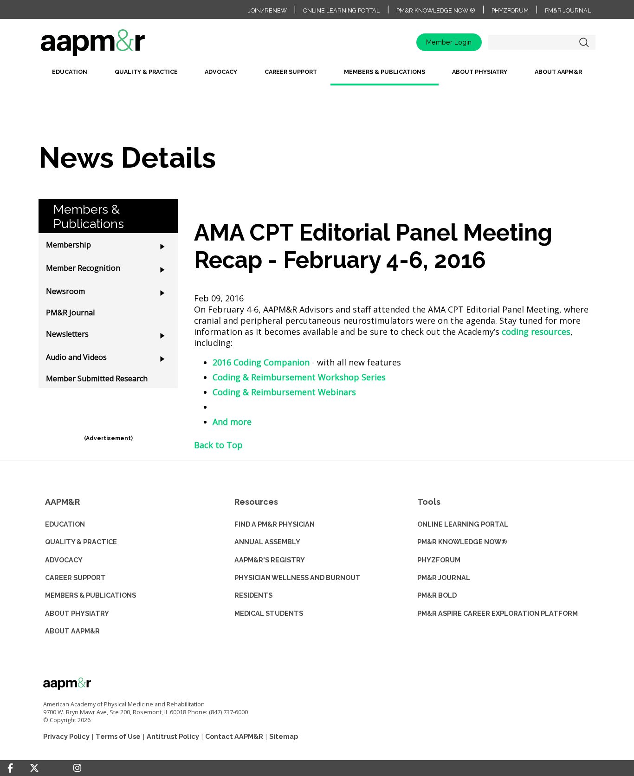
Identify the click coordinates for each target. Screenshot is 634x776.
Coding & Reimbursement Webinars (284, 392)
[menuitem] (70, 75)
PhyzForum (510, 10)
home (122, 45)
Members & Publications (384, 71)
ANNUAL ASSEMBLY (267, 542)
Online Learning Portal (341, 10)
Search (584, 42)
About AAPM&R (558, 71)
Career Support (291, 71)
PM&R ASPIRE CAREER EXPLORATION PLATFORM (497, 613)
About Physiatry (479, 71)
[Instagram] (77, 768)
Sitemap (283, 736)
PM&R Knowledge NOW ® (435, 10)
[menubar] (317, 75)
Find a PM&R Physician (274, 524)
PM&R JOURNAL (443, 577)
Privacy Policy (66, 736)
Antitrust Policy (173, 736)
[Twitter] (34, 768)
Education (69, 71)
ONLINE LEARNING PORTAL (462, 524)
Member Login (449, 42)
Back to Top (218, 444)
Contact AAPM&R (234, 736)
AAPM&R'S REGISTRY (269, 560)
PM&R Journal (568, 10)
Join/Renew (267, 10)
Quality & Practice (146, 71)
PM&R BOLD (437, 595)
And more (232, 421)
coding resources (536, 331)
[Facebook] (10, 768)
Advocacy (221, 71)
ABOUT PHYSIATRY (77, 613)
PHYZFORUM (438, 560)
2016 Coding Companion (261, 362)
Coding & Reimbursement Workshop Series (299, 377)
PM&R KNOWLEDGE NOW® (462, 542)
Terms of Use (118, 736)
